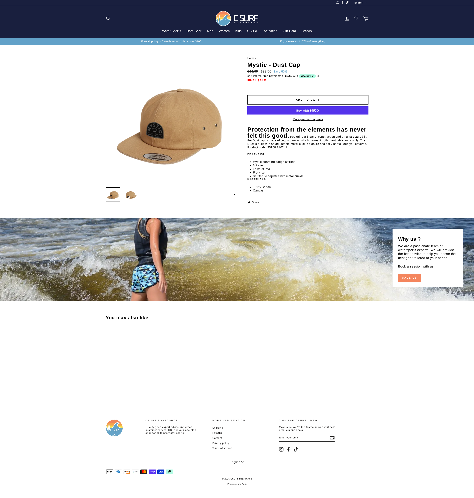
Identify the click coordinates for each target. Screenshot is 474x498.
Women (224, 31)
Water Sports (171, 31)
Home (251, 58)
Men (210, 31)
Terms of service (222, 448)
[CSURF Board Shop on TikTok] (295, 449)
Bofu (244, 484)
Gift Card (289, 31)
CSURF (252, 31)
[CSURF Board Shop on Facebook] (288, 449)
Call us (409, 277)
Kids (238, 31)
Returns (217, 432)
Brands (307, 31)
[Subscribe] (332, 438)
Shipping (217, 427)
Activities (270, 31)
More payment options (308, 119)
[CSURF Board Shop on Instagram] (281, 449)
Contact (217, 438)
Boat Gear (194, 31)
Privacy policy (220, 443)
